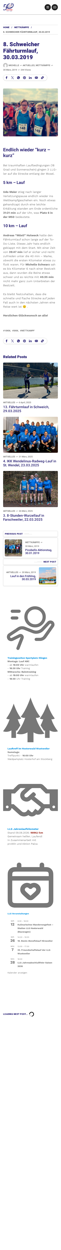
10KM (7, 330)
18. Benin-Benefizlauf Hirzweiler (35, 941)
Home (6, 27)
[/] (48, 7)
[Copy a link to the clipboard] (42, 78)
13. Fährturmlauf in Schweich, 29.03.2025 (26, 409)
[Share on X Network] (12, 78)
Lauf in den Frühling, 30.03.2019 (23, 577)
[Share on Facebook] (7, 78)
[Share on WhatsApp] (18, 78)
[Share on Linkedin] (30, 78)
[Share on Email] (36, 78)
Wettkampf (28, 330)
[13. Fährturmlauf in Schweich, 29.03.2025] (30, 380)
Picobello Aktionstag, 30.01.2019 (38, 551)
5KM (15, 330)
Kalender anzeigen (17, 972)
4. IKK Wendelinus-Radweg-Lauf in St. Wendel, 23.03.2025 (29, 463)
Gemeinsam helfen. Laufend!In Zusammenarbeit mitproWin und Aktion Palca (25, 840)
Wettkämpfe (21, 27)
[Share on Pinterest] (24, 78)
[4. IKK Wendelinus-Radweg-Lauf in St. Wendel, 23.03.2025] (30, 434)
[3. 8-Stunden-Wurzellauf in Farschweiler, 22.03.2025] (30, 488)
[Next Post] (47, 575)
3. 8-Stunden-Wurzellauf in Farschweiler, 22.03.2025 (23, 517)
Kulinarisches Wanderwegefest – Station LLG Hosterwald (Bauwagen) (35, 928)
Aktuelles (29, 65)
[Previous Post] (13, 547)
